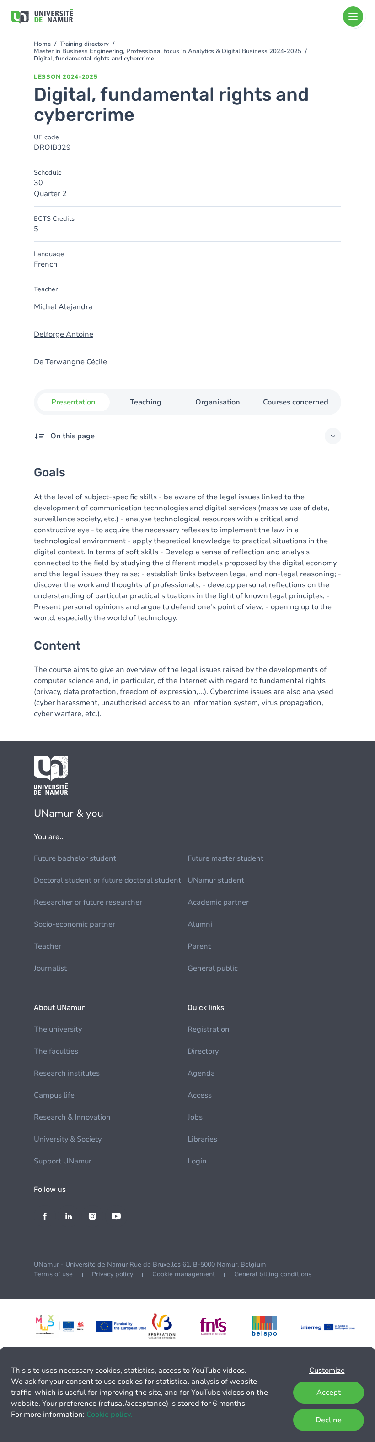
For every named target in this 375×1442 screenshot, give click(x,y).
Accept (328, 1392)
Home (42, 44)
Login (197, 1161)
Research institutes (67, 1073)
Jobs (195, 1117)
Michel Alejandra (63, 307)
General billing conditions (272, 1274)
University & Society (68, 1139)
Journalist (50, 968)
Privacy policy (112, 1274)
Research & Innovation (72, 1117)
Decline (329, 1420)
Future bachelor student (75, 858)
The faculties (56, 1051)
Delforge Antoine (63, 334)
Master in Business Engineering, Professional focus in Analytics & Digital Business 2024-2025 (167, 51)
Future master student (225, 858)
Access (200, 1095)
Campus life (54, 1095)
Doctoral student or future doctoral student (107, 880)
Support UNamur (62, 1161)
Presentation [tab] (73, 402)
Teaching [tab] (145, 402)
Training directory (84, 44)
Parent (199, 946)
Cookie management (183, 1274)
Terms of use (53, 1274)
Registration (209, 1029)
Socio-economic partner (74, 924)
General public (213, 968)
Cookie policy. (109, 1414)
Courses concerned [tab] (295, 402)
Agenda (201, 1073)
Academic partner (218, 902)
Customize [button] (327, 1371)
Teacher (47, 946)
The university (58, 1029)
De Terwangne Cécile (70, 362)
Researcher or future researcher (88, 902)
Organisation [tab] (217, 402)
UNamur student (216, 880)
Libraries (202, 1139)
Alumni (200, 924)
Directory (203, 1051)
